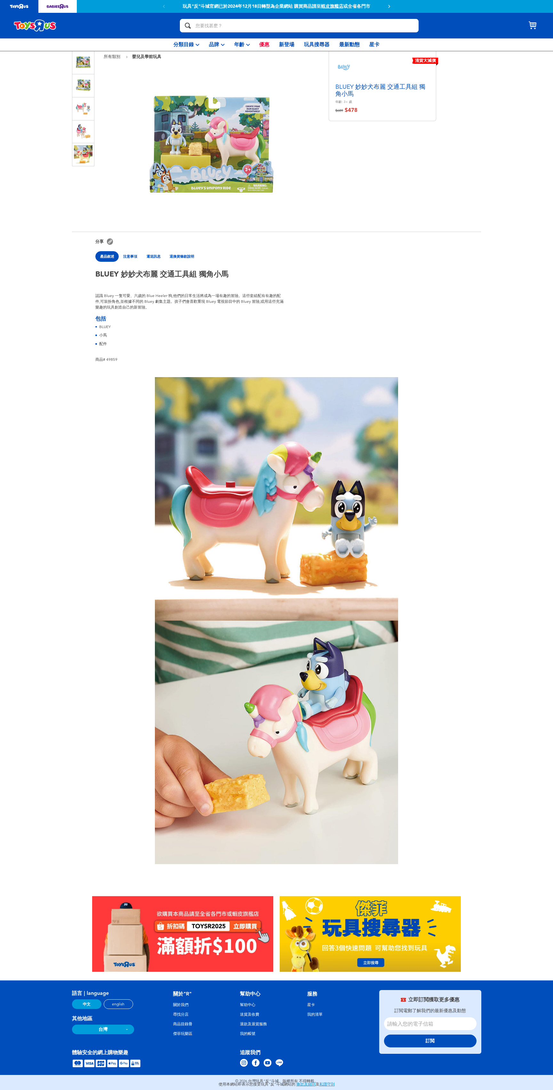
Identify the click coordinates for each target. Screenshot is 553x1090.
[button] (389, 6)
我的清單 (315, 1014)
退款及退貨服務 (253, 1024)
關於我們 (180, 1005)
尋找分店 (180, 1014)
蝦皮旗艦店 (332, 6)
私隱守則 (327, 1084)
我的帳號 (247, 1033)
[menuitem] (186, 44)
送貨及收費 (249, 1014)
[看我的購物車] (532, 25)
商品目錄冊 (182, 1024)
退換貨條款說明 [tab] (182, 256)
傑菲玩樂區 (182, 1033)
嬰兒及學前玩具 (146, 56)
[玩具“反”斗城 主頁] (35, 26)
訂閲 (430, 1041)
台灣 (103, 1029)
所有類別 (113, 56)
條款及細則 (306, 1084)
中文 (87, 1004)
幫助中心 (247, 1005)
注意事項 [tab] (130, 256)
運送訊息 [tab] (154, 256)
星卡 (311, 1005)
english (118, 1004)
